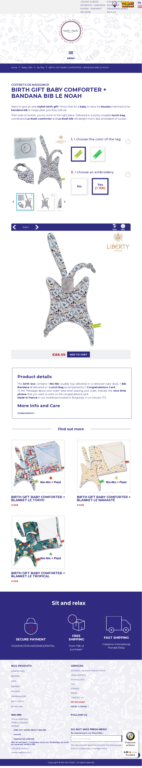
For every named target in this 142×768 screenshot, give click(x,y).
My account (78, 702)
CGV (73, 684)
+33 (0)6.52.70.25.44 (20, 748)
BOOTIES (15, 676)
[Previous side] (14, 227)
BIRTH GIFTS (17, 701)
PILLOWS (15, 691)
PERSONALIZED (18, 696)
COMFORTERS (18, 671)
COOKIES (75, 688)
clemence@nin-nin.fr (21, 752)
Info (123, 230)
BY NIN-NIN (16, 706)
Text (114, 230)
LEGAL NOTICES (78, 675)
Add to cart (78, 354)
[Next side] (37, 227)
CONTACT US (77, 697)
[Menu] (136, 732)
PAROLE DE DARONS (24, 739)
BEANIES (15, 686)
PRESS (74, 693)
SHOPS (17, 734)
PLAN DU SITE (77, 679)
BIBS (13, 681)
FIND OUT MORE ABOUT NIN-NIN (30, 730)
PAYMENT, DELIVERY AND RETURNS (88, 670)
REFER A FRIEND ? (80, 706)
